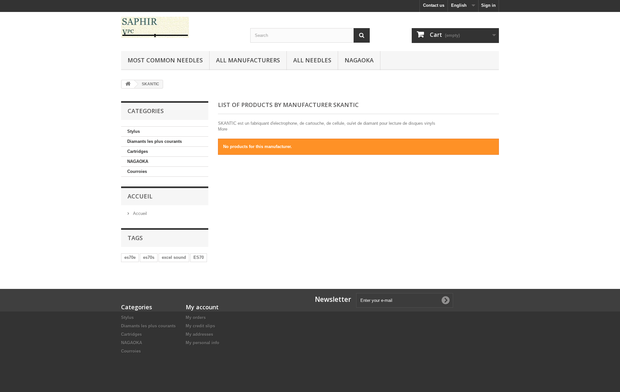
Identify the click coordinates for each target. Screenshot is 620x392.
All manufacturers (248, 60)
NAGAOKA (137, 161)
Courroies (137, 171)
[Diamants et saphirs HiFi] (181, 27)
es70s (148, 257)
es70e (130, 257)
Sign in (488, 5)
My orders (196, 317)
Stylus (133, 131)
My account (202, 307)
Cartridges (137, 151)
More (222, 129)
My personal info (202, 342)
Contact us (433, 5)
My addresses (199, 334)
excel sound (174, 257)
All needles (312, 60)
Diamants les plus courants (154, 141)
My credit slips (200, 325)
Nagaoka (359, 60)
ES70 (198, 257)
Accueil (140, 196)
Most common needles (165, 60)
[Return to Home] (128, 84)
